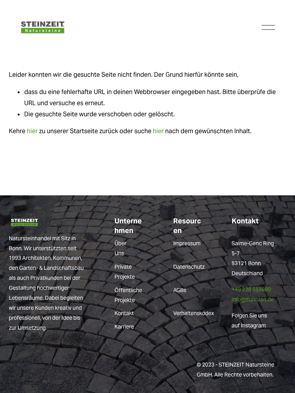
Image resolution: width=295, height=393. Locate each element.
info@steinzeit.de (253, 299)
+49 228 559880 (251, 289)
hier (32, 131)
